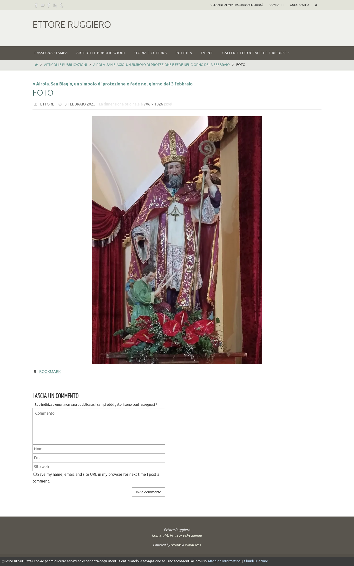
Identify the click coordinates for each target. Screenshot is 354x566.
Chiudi (249, 561)
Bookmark (50, 371)
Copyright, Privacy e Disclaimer (177, 535)
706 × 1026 (153, 104)
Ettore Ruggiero (72, 24)
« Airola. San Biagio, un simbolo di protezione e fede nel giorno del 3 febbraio (113, 84)
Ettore (47, 104)
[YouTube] (42, 5)
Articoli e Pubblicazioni (65, 65)
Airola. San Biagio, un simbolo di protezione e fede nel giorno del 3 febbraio (161, 65)
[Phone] (61, 5)
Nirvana (175, 545)
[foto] (177, 240)
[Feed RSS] (55, 5)
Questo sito (299, 5)
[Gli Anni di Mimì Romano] (49, 5)
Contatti (276, 5)
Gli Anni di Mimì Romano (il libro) (236, 5)
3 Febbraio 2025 (80, 104)
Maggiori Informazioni (225, 561)
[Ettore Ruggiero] (36, 5)
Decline (262, 561)
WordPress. (193, 545)
